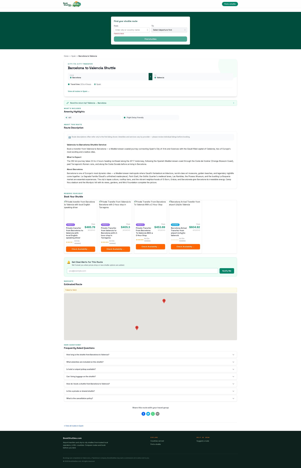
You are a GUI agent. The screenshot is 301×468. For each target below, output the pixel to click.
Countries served (157, 441)
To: (152, 26)
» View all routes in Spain (73, 426)
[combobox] (132, 30)
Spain (73, 56)
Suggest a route (203, 441)
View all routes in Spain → (78, 91)
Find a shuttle (230, 4)
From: (116, 26)
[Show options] (147, 30)
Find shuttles (150, 39)
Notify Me (226, 271)
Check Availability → (81, 249)
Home (66, 56)
